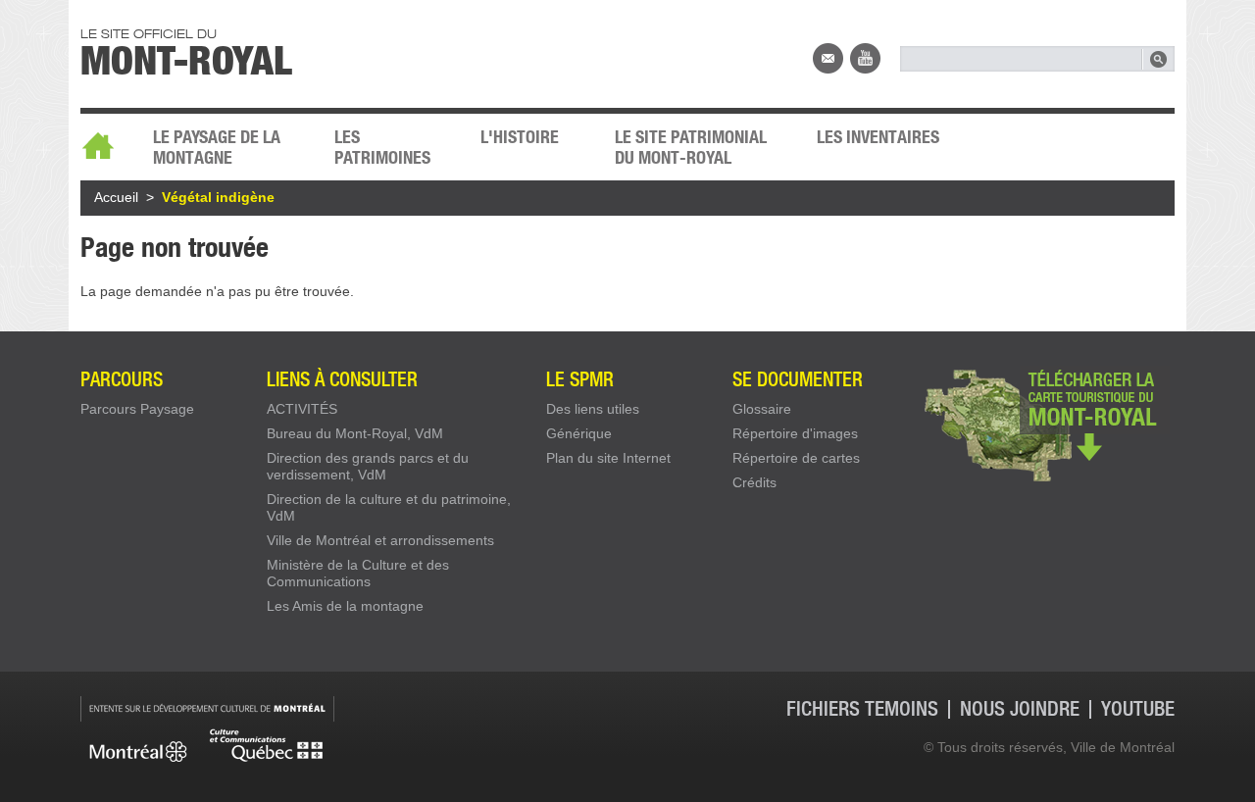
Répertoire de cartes (796, 458)
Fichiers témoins (862, 709)
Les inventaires (878, 136)
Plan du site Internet (608, 458)
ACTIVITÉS (302, 409)
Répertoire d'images (795, 433)
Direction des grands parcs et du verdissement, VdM (368, 466)
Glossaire (761, 409)
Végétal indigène (218, 197)
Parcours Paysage (137, 409)
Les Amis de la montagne (345, 606)
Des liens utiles (592, 409)
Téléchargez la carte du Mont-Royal (1047, 423)
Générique (579, 433)
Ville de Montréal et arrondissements (380, 540)
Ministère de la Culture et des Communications (358, 573)
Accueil (106, 140)
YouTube (865, 59)
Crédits (754, 482)
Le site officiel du (186, 50)
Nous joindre (828, 59)
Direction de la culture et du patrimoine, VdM (389, 507)
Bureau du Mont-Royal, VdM (355, 433)
